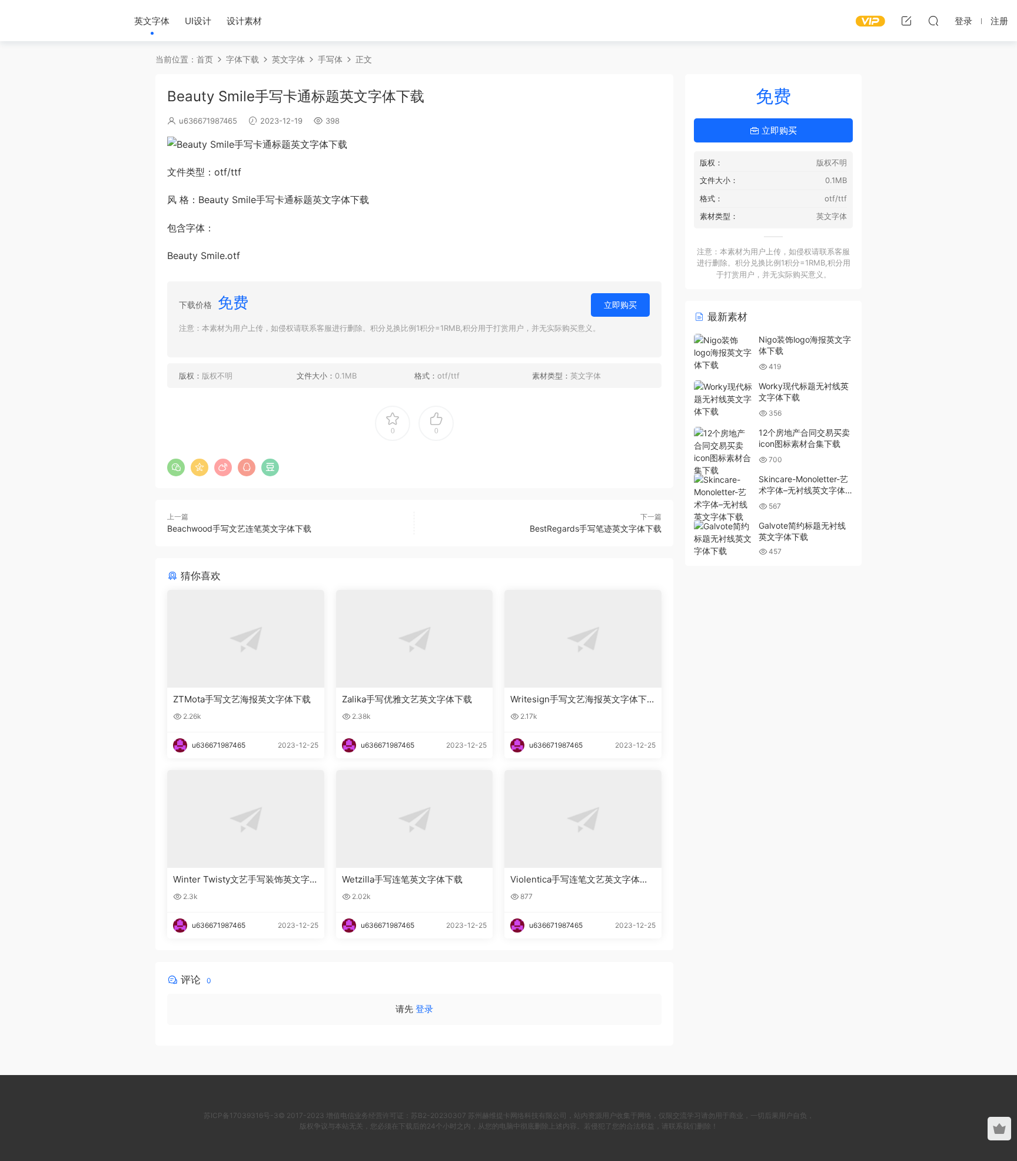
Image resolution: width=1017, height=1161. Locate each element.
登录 (424, 1008)
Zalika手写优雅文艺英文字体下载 (407, 699)
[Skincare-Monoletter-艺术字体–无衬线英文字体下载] (723, 498)
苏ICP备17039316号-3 (241, 1115)
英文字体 (152, 20)
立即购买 (620, 305)
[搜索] (933, 20)
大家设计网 (59, 20)
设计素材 (244, 20)
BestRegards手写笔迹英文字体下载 (596, 528)
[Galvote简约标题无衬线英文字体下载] (723, 538)
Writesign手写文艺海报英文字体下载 (578, 699)
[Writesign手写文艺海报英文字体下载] (583, 639)
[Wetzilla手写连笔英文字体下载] (414, 819)
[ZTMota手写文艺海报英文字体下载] (245, 639)
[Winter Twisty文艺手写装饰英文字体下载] (245, 819)
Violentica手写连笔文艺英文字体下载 (579, 879)
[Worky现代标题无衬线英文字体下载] (723, 398)
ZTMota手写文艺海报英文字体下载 (242, 699)
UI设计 (198, 20)
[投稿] (906, 20)
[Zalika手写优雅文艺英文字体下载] (414, 639)
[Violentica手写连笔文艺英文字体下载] (583, 819)
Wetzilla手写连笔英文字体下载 (402, 879)
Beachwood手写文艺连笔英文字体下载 (239, 528)
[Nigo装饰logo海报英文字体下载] (723, 352)
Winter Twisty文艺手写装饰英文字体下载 (241, 879)
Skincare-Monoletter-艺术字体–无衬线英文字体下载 (803, 490)
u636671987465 (208, 120)
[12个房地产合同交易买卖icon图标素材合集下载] (723, 451)
